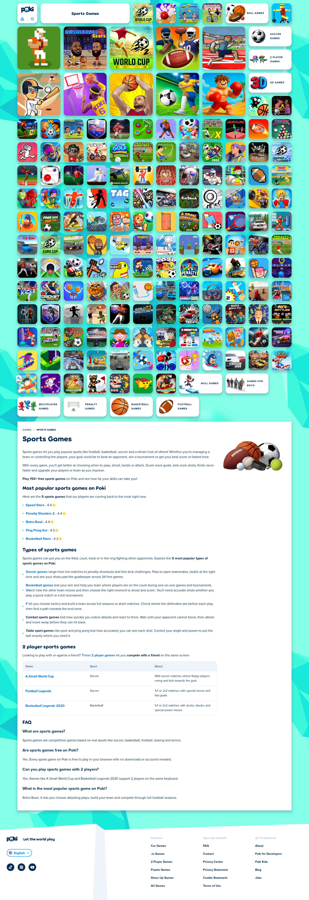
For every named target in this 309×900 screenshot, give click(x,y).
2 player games (103, 655)
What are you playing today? (32, 19)
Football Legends (38, 691)
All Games (158, 885)
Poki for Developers (268, 853)
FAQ (206, 845)
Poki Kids (261, 861)
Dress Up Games (162, 877)
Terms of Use (212, 885)
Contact (208, 853)
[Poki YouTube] (32, 867)
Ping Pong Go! (36, 530)
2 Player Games (161, 861)
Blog (258, 869)
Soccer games (37, 571)
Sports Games (46, 430)
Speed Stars (35, 505)
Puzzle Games (160, 869)
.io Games (158, 853)
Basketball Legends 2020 (45, 706)
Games (27, 430)
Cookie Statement (215, 877)
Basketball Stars (38, 538)
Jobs (258, 877)
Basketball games (39, 585)
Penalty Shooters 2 (40, 513)
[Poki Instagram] (21, 867)
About (259, 845)
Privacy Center (213, 861)
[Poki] (27, 9)
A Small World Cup (39, 676)
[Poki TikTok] (10, 867)
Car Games (158, 845)
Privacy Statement (215, 869)
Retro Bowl (34, 522)
